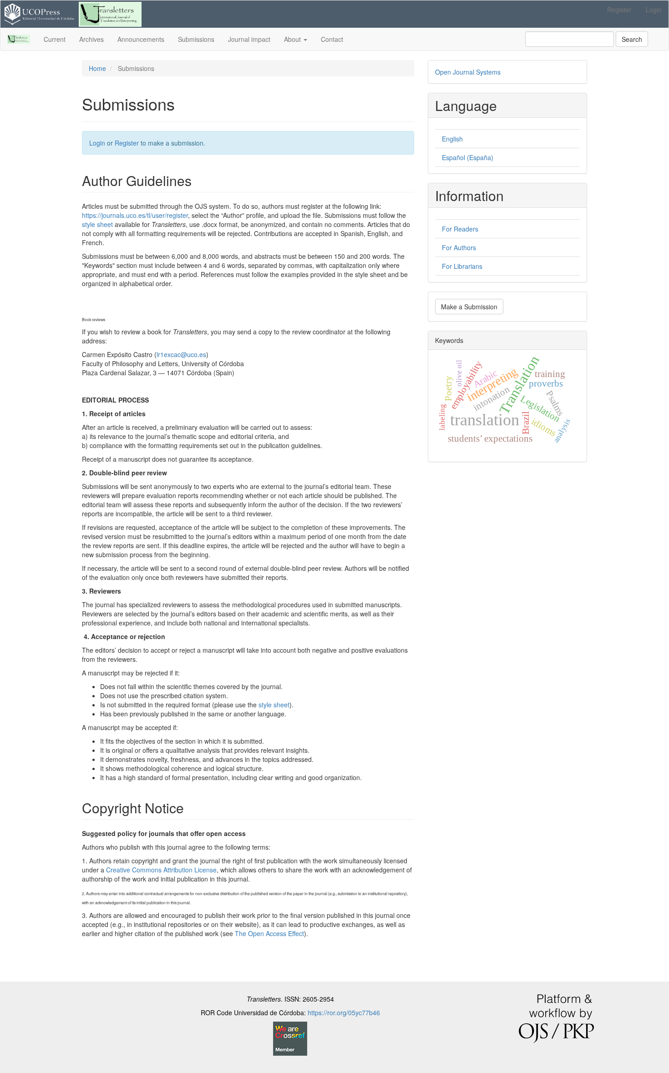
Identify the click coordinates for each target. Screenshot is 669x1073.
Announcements (140, 39)
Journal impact (249, 39)
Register (619, 9)
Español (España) (467, 157)
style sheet (97, 224)
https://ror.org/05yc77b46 (344, 1012)
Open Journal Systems (468, 71)
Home (97, 68)
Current (55, 39)
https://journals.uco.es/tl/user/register (135, 215)
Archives (91, 39)
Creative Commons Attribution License (161, 869)
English (452, 138)
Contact (332, 39)
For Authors (459, 247)
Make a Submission (469, 306)
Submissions (196, 39)
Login (654, 9)
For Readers (460, 228)
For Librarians (462, 266)
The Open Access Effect (269, 933)
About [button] (293, 39)
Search (632, 39)
